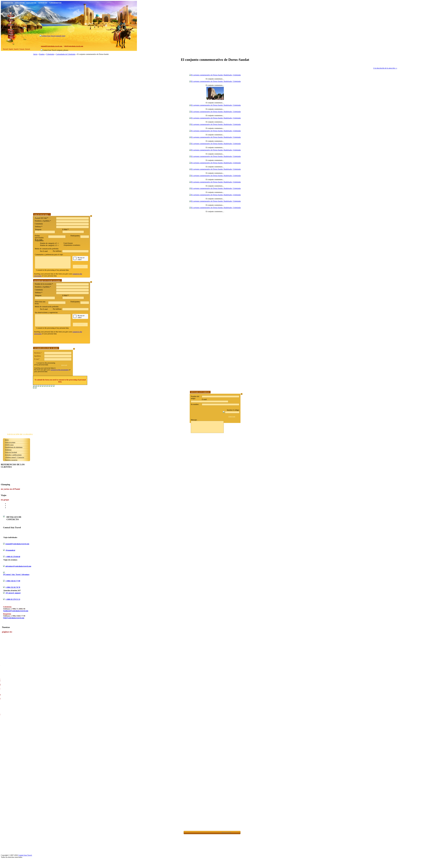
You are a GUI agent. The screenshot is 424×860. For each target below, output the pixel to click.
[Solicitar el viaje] (217, 832)
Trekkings (8, 450)
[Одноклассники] (41, 386)
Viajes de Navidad (11, 452)
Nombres (38, 353)
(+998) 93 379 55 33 (13, 599)
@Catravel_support (13, 593)
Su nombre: (195, 404)
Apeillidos (37, 356)
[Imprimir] (211, 832)
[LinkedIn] (49, 386)
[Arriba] (191, 832)
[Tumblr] (52, 386)
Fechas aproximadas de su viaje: (39, 238)
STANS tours (9, 445)
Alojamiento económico (71, 245)
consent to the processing (60, 370)
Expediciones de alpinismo (13, 447)
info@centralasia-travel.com (73, 46)
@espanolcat (10, 550)
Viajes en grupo (10, 442)
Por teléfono (57, 251)
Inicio (35, 54)
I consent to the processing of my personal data (52, 270)
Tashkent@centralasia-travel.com (15, 611)
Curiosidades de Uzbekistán (65, 54)
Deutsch (27, 49)
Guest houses (68, 243)
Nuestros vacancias (11, 460)
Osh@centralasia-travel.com (13, 618)
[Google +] (47, 386)
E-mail (37, 359)
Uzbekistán (50, 54)
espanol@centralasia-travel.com (52, 46)
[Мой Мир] (38, 386)
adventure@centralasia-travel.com (18, 566)
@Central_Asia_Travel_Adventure (16, 574)
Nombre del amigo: (195, 397)
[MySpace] (54, 386)
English (11, 49)
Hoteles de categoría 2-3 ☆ (49, 245)
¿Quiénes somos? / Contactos (14, 457)
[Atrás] (186, 832)
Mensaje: (194, 420)
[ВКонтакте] (36, 386)
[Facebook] (34, 386)
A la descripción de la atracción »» (385, 68)
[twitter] (43, 386)
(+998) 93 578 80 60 (13, 557)
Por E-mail (44, 251)
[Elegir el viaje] (201, 832)
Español (16, 49)
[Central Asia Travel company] (52, 36)
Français (21, 49)
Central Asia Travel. (25, 855)
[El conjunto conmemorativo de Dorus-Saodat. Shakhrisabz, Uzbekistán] (215, 75)
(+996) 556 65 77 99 (13, 581)
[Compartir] (196, 832)
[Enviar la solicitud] (206, 832)
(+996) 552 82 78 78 (13, 587)
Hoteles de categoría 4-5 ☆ (49, 243)
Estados (41, 54)
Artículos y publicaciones (13, 455)
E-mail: (204, 399)
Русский (5, 49)
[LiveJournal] (45, 386)
